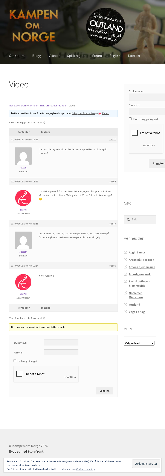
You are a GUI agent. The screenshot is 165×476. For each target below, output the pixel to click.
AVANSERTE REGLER (38, 105)
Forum (97, 55)
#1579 (112, 223)
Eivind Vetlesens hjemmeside (140, 283)
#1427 (112, 139)
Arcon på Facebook (141, 260)
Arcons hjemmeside (142, 267)
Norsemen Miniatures (136, 295)
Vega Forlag (137, 312)
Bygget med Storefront (26, 451)
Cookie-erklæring (85, 469)
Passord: (18, 352)
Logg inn (105, 390)
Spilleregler (76, 55)
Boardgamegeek (140, 274)
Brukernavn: (20, 342)
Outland (134, 304)
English (115, 55)
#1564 (112, 181)
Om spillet (17, 55)
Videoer (54, 55)
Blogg (36, 55)
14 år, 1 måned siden (83, 113)
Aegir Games (137, 252)
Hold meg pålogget (27, 361)
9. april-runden (59, 105)
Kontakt (134, 55)
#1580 (112, 265)
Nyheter (13, 105)
